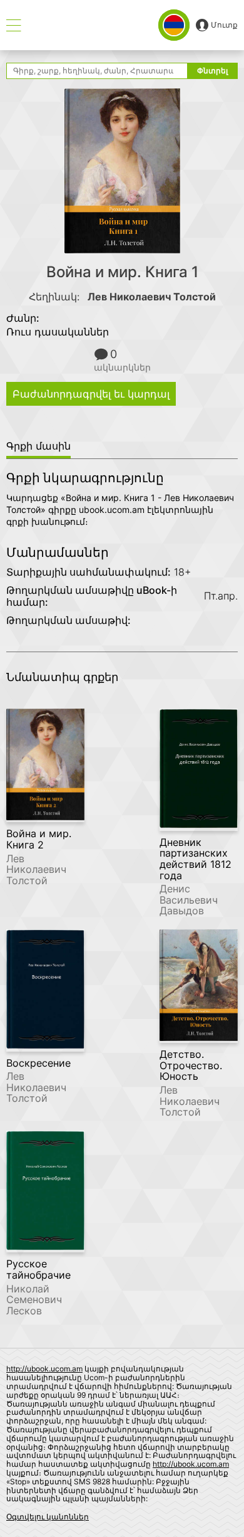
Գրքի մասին (38, 446)
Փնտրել (212, 70)
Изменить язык (174, 25)
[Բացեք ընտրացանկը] (13, 25)
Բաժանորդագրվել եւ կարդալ (91, 394)
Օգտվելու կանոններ (47, 1516)
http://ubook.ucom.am (44, 1368)
